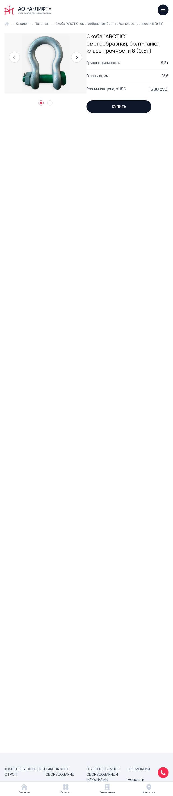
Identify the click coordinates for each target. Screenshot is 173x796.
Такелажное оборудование (60, 771)
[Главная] (8, 23)
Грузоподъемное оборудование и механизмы (103, 774)
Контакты (149, 792)
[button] (14, 57)
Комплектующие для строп (25, 771)
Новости (135, 779)
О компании (107, 792)
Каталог (65, 792)
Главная (24, 792)
